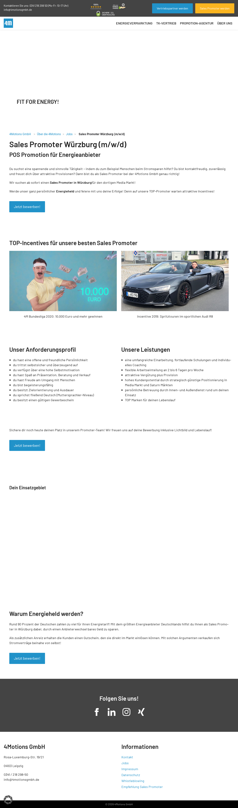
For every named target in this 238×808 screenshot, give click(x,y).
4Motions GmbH (20, 134)
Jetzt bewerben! (27, 206)
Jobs (125, 763)
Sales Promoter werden (215, 8)
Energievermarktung (134, 23)
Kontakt (127, 757)
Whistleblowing (132, 781)
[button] (8, 800)
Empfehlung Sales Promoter (142, 787)
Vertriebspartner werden (172, 8)
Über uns (224, 23)
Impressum (129, 769)
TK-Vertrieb (166, 23)
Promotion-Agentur (196, 23)
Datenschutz (130, 775)
